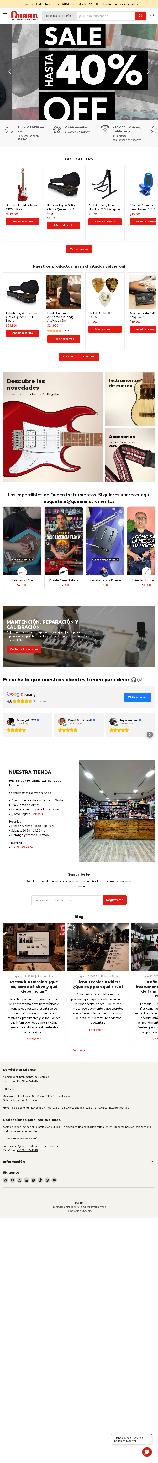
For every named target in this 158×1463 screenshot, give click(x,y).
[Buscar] (140, 16)
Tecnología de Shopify (79, 1211)
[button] (150, 735)
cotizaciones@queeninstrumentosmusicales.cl (31, 1146)
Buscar (79, 1203)
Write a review (137, 697)
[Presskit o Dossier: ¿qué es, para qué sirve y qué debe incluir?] (34, 947)
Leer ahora (32, 1039)
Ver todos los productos (79, 356)
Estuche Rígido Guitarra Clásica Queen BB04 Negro (62, 209)
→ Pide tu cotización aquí (20, 1138)
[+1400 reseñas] (77, 129)
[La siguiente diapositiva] (147, 72)
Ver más (77, 1050)
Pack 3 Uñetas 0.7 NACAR (100, 315)
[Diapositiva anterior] (10, 72)
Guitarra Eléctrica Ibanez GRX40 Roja (22, 207)
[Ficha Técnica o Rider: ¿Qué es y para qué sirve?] (98, 947)
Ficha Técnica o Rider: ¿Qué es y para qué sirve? (98, 984)
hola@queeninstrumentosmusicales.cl (26, 1077)
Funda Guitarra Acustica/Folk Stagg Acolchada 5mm (60, 317)
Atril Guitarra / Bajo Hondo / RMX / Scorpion (104, 207)
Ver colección (79, 249)
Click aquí (37, 814)
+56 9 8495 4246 (22, 847)
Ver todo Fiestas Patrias (129, 73)
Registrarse (114, 900)
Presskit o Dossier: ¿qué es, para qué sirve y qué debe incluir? (34, 987)
